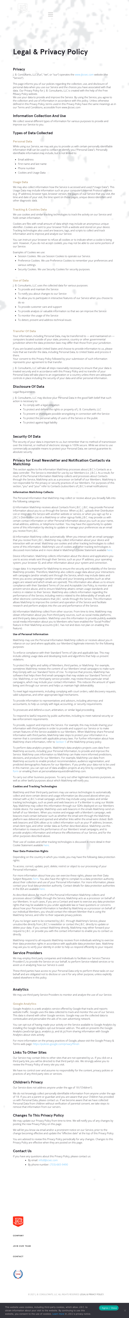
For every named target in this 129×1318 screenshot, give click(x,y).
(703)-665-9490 (59, 1164)
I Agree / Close (109, 1308)
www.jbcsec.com (84, 74)
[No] (124, 1310)
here (109, 550)
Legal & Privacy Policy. (92, 1294)
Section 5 (61, 741)
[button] (51, 14)
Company (18, 1235)
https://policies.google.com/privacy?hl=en (56, 1044)
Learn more (58, 1313)
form (15, 771)
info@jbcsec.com (48, 1160)
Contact (18, 1256)
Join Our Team (22, 1246)
